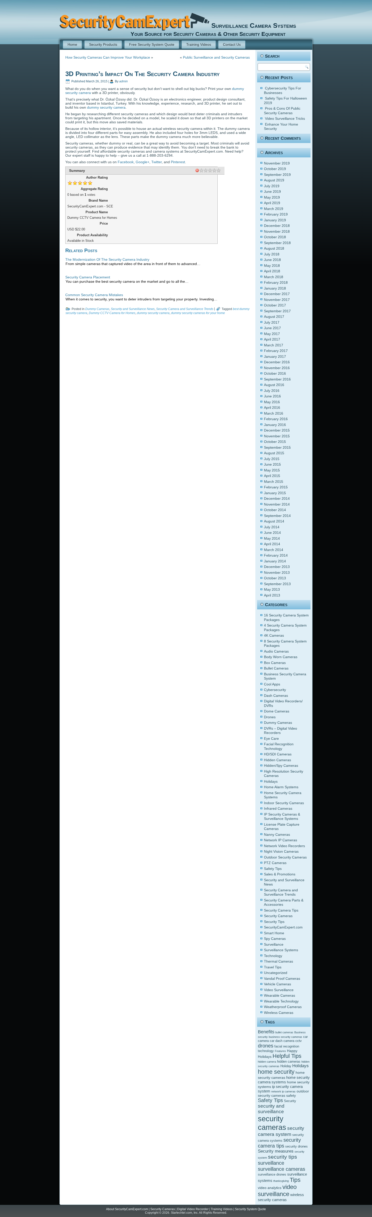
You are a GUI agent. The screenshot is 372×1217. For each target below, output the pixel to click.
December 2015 (277, 430)
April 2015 (272, 476)
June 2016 (272, 396)
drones (265, 1045)
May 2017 (272, 334)
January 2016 (275, 425)
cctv (298, 1041)
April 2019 (272, 203)
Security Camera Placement (87, 277)
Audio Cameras (276, 651)
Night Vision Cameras (281, 851)
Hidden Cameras (277, 760)
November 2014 (277, 504)
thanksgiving (281, 1180)
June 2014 (272, 533)
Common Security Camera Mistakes (94, 295)
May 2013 (272, 589)
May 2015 (272, 470)
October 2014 (275, 510)
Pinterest (178, 162)
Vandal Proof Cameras (282, 978)
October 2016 (275, 373)
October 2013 (275, 578)
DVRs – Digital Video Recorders (280, 730)
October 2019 (275, 169)
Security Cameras (278, 916)
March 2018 (273, 277)
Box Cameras (275, 663)
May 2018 (272, 266)
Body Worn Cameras (280, 657)
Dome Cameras (276, 711)
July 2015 (271, 459)
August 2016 (274, 385)
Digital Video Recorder (193, 1209)
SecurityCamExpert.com (283, 927)
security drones (296, 1146)
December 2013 (277, 567)
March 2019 (273, 209)
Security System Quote (250, 1209)
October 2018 (275, 237)
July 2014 (271, 527)
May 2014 (272, 538)
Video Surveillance (279, 990)
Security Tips (274, 922)
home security (276, 1071)
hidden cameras (288, 1061)
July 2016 (271, 391)
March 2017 (273, 345)
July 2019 (271, 186)
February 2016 (276, 419)
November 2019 (277, 163)
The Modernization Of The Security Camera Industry (107, 259)
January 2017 (275, 356)
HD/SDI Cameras (278, 754)
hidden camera (267, 1061)
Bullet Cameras (276, 668)
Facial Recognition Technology (279, 746)
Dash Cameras (276, 696)
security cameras (272, 1122)
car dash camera (282, 1041)
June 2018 (272, 260)
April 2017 (272, 339)
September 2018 (277, 243)
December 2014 (277, 498)
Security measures (276, 1151)
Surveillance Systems (281, 950)
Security (290, 1101)
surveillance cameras (281, 1169)
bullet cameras (284, 1032)
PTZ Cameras (275, 863)
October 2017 (275, 305)
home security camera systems (284, 1079)
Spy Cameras (275, 939)
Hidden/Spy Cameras (281, 765)
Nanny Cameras (277, 834)
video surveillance (277, 1190)
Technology (273, 956)
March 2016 (273, 413)
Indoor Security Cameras (284, 803)
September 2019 (277, 175)
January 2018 (275, 288)
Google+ (142, 162)
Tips (295, 1180)
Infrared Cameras (278, 808)
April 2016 (272, 407)
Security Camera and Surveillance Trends (184, 309)
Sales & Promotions (279, 874)
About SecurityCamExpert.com (127, 1209)
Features (280, 1051)
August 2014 (274, 521)
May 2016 (272, 402)
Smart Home (274, 933)
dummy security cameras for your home (198, 313)
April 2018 (272, 271)
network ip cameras (283, 1091)
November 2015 (277, 436)
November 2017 (277, 300)
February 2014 (276, 555)
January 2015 (275, 493)
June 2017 (272, 328)
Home (72, 44)
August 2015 (274, 453)
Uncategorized (275, 973)
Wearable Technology (281, 1001)
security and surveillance (271, 1108)
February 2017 (276, 351)
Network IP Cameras (280, 840)
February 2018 (276, 282)
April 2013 (272, 595)
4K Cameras (274, 635)
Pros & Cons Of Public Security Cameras (282, 110)
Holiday (285, 1066)
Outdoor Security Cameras (285, 857)
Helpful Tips (287, 1056)
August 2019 (274, 180)
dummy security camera (106, 107)
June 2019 (272, 191)
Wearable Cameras (279, 995)
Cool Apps (272, 684)
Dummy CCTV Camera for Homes (112, 313)
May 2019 (272, 197)
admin (123, 81)
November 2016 (277, 368)
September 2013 (277, 584)
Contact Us (232, 44)
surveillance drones (272, 1174)
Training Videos (198, 44)
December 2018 (277, 226)
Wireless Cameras (278, 1013)
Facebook (126, 162)
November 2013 (277, 572)
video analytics (269, 1188)
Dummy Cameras (97, 309)
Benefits (266, 1031)
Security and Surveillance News (133, 309)
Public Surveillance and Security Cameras (216, 57)
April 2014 (272, 544)
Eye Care (271, 738)
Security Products (103, 44)
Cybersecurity (275, 690)
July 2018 (271, 254)
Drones (270, 717)
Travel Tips (272, 967)
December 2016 (277, 362)
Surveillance (273, 944)
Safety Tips (273, 869)
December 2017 (277, 294)
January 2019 (275, 220)
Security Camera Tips (281, 910)
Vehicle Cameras (277, 984)
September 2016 (277, 379)
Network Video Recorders (284, 846)
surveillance (271, 1163)
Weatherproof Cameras (283, 1007)
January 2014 (275, 561)
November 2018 (277, 231)
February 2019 (276, 214)
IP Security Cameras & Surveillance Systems (282, 816)
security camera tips (279, 1143)
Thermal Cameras (278, 961)
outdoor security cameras (283, 1093)
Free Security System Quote (151, 44)
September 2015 (277, 447)
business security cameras (285, 1036)
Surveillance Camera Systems (253, 25)
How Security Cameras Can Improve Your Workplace (107, 57)
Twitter (156, 162)
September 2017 (277, 311)
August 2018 (274, 248)
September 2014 (277, 516)
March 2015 (273, 482)
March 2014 (273, 550)
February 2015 (276, 487)
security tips (282, 1157)
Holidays (271, 781)
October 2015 (275, 442)
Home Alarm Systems (281, 787)
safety (291, 1095)
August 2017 (274, 317)
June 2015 (272, 464)
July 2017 (271, 322)
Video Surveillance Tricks (285, 118)
